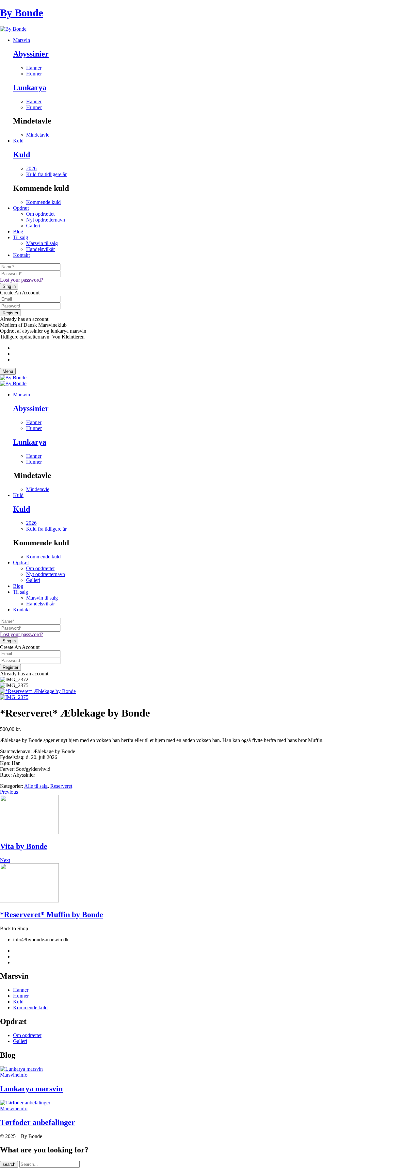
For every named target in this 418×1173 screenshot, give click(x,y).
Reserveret (61, 786)
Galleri (33, 225)
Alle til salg (36, 786)
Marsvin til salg (42, 243)
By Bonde (21, 13)
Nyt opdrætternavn (45, 220)
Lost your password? (21, 280)
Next (5, 860)
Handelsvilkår (40, 249)
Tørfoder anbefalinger (37, 1122)
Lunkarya (29, 87)
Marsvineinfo (13, 1075)
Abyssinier (31, 54)
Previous (9, 792)
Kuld (21, 154)
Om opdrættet (40, 214)
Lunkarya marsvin (31, 1088)
